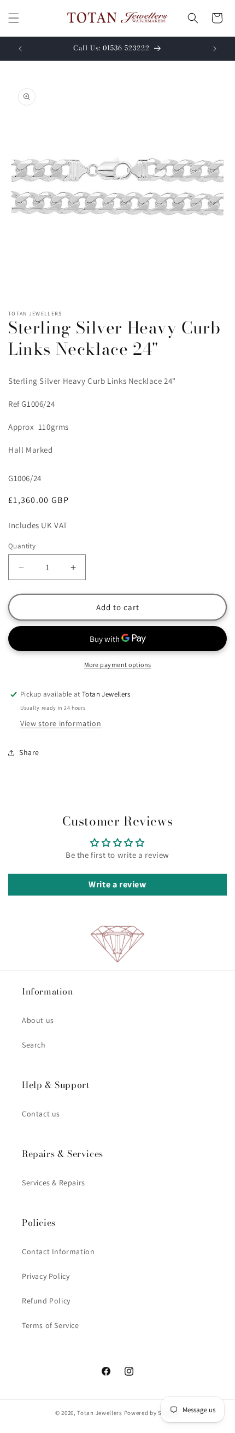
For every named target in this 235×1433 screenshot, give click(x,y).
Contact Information (58, 1251)
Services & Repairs (53, 1183)
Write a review (117, 884)
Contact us (41, 1114)
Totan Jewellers (99, 1413)
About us (38, 1020)
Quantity (22, 546)
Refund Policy (46, 1301)
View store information (60, 723)
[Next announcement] (215, 49)
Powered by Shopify (152, 1413)
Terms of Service (50, 1325)
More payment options (117, 664)
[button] (14, 18)
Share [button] (29, 752)
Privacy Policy (45, 1276)
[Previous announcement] (20, 49)
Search (34, 1045)
